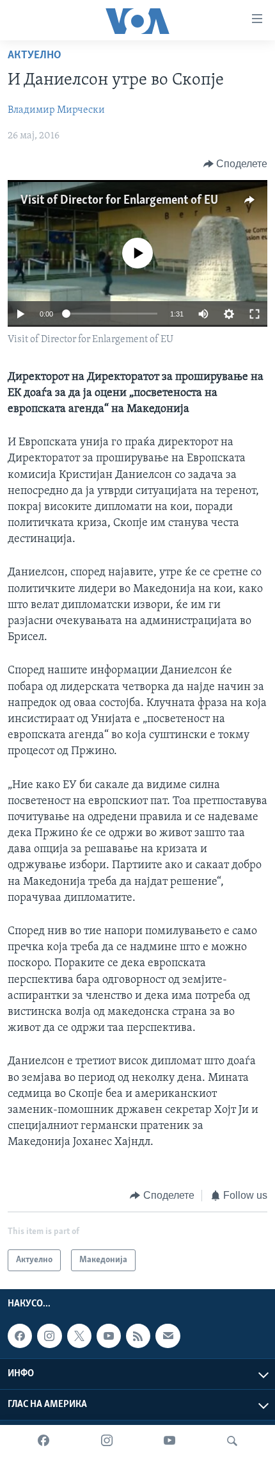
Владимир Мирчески (56, 110)
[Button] (235, 164)
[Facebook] (43, 1441)
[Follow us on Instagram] (49, 1336)
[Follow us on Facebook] (20, 1336)
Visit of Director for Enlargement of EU (119, 200)
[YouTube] (169, 1441)
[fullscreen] (254, 314)
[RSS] (138, 1336)
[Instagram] (107, 1441)
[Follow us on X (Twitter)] (79, 1336)
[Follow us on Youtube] (109, 1336)
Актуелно (34, 56)
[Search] (232, 1441)
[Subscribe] (167, 1336)
